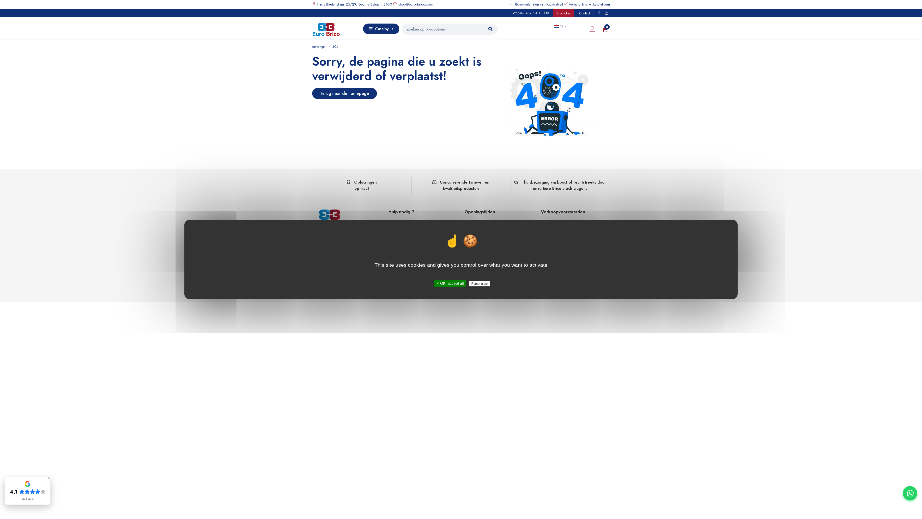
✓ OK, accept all (450, 283)
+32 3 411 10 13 (537, 13)
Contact (584, 13)
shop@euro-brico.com (415, 4)
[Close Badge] (49, 478)
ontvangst (318, 46)
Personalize (479, 283)
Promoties (563, 13)
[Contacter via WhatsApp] (910, 493)
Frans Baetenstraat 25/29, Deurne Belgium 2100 (354, 4)
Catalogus (384, 29)
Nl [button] (561, 26)
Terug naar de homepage (344, 93)
